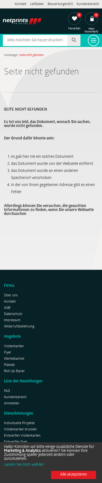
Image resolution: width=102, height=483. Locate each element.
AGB (7, 308)
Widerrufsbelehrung (19, 326)
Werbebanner (14, 359)
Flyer (7, 352)
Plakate (9, 365)
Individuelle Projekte (19, 423)
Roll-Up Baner (14, 371)
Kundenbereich (87, 4)
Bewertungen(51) (60, 4)
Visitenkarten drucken (20, 429)
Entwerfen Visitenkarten (22, 435)
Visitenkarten (14, 346)
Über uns (11, 295)
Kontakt (20, 4)
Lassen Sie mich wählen (24, 465)
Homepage (10, 55)
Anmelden (11, 403)
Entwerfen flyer (15, 442)
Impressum (12, 320)
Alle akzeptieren (73, 475)
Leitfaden (37, 4)
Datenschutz (13, 314)
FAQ (7, 391)
